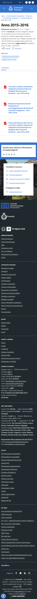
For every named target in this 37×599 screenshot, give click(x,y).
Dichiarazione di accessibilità (10, 457)
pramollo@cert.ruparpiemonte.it (15, 381)
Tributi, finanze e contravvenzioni (12, 305)
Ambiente (4, 271)
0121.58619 (8, 372)
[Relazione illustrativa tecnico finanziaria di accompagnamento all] (5, 104)
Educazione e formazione (9, 290)
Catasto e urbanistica (8, 284)
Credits (3, 491)
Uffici (2, 245)
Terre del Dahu (6, 536)
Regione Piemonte (7, 2)
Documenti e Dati (7, 248)
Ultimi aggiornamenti (8, 494)
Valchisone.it (5, 552)
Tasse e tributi (5, 322)
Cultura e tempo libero (8, 287)
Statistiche (4, 497)
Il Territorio (4, 349)
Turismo (3, 309)
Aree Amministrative (8, 242)
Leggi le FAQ (5, 463)
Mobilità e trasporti (7, 299)
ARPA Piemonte (6, 514)
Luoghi (3, 346)
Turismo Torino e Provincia (9, 539)
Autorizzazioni (5, 281)
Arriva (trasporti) (6, 517)
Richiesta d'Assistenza (8, 472)
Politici (3, 257)
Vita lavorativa (6, 312)
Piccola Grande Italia (8, 527)
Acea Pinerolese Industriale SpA (11, 511)
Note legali (4, 485)
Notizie (3, 326)
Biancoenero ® (20, 591)
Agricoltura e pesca (7, 268)
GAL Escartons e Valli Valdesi (10, 524)
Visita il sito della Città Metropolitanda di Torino (16, 555)
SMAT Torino (5, 533)
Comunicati (4, 329)
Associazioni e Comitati (8, 361)
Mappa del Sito (6, 500)
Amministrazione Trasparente (15, 16)
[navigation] (4, 8)
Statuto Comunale (7, 478)
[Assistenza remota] (20, 586)
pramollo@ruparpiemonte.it (15, 383)
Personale (29, 16)
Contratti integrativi (26, 18)
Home (3, 16)
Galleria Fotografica (7, 352)
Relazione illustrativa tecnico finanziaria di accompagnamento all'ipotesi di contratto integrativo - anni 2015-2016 (20, 108)
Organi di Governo (7, 239)
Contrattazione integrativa (10, 18)
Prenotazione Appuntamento (10, 466)
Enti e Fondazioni (6, 251)
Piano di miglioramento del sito (11, 460)
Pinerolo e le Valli (6, 530)
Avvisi (3, 332)
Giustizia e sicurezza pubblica (10, 293)
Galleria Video (5, 355)
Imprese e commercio (8, 296)
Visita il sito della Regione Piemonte (13, 558)
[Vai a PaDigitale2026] (13, 228)
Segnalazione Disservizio (9, 469)
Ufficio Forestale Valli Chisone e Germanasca (15, 542)
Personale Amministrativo (9, 254)
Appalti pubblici (6, 277)
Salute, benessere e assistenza (11, 302)
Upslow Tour (5, 549)
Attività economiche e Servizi (10, 358)
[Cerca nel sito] (31, 8)
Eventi (3, 343)
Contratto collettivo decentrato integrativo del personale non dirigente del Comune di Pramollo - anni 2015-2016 (20, 90)
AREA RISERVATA (19, 596)
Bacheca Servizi (6, 475)
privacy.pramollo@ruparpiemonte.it (17, 442)
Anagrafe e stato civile (8, 274)
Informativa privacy (7, 482)
